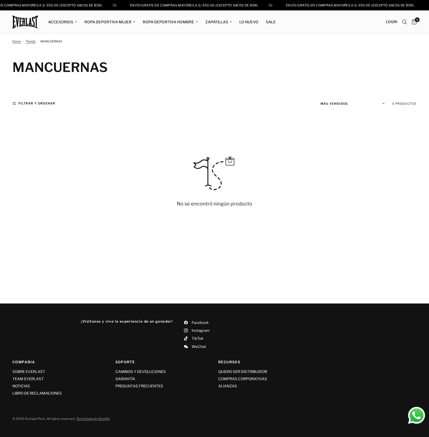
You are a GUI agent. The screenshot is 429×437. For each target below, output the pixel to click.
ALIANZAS (227, 386)
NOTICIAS (21, 386)
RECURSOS (229, 362)
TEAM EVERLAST (28, 379)
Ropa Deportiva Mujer (108, 22)
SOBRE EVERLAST (28, 372)
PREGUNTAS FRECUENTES (139, 386)
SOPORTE (125, 362)
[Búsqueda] (404, 22)
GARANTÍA (125, 379)
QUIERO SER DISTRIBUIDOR (242, 372)
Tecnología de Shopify (93, 419)
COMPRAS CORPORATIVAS (242, 379)
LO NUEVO (248, 22)
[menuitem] (62, 22)
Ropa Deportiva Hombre (168, 22)
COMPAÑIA (23, 362)
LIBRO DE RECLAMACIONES (37, 393)
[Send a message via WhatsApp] (417, 415)
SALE (271, 22)
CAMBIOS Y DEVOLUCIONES (140, 372)
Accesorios (60, 22)
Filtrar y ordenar (36, 103)
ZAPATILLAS (216, 22)
